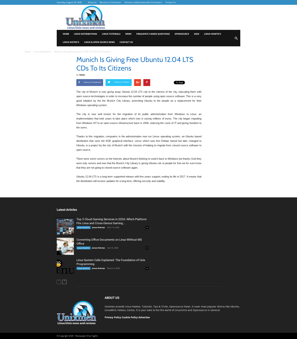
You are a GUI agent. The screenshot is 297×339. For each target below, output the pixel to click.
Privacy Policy (113, 317)
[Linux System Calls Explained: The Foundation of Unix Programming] (65, 266)
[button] (236, 39)
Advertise (144, 317)
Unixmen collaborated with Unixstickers (143, 2)
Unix (196, 33)
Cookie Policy (130, 317)
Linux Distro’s (71, 42)
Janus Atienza (98, 227)
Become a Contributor (110, 2)
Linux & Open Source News (99, 42)
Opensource (182, 33)
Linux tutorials (111, 33)
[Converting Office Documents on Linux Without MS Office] (65, 246)
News (128, 33)
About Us (92, 2)
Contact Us (170, 2)
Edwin (82, 74)
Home (66, 33)
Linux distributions (85, 33)
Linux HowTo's (84, 227)
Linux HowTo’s (212, 33)
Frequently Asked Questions (153, 33)
